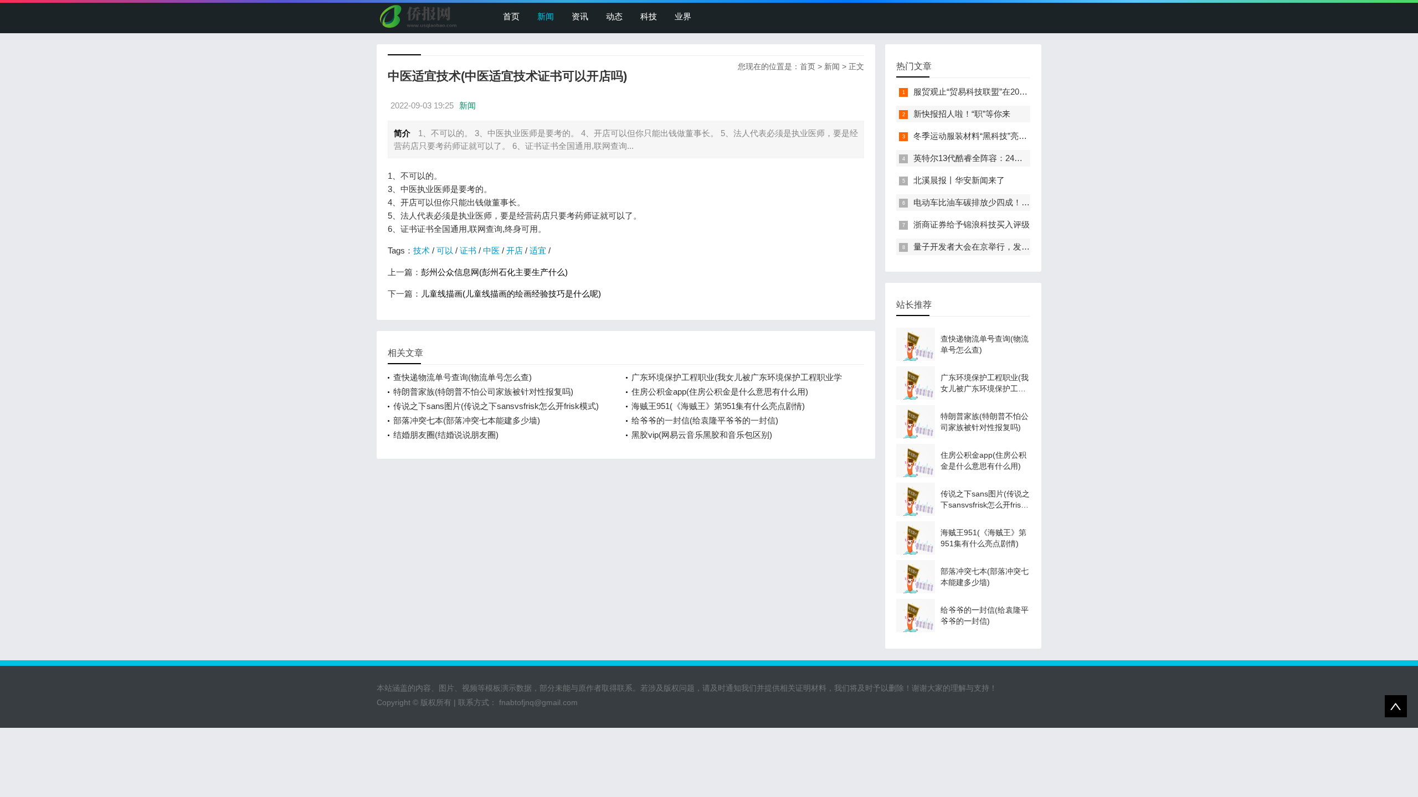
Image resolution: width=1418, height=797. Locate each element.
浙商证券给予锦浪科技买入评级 (971, 224)
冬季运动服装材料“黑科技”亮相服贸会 (982, 136)
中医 (491, 250)
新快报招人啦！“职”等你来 (961, 113)
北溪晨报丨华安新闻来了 (959, 180)
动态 (614, 16)
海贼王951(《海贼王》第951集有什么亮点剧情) (718, 406)
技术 (421, 250)
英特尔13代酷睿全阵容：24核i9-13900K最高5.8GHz (1008, 158)
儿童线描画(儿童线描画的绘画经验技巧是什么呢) (511, 293)
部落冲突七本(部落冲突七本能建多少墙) (466, 420)
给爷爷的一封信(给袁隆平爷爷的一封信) (704, 420)
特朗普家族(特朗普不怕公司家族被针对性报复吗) (483, 391)
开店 (514, 250)
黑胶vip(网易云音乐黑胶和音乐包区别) (701, 434)
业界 (683, 16)
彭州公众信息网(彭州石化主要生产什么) (494, 272)
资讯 (580, 16)
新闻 (545, 16)
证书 (468, 250)
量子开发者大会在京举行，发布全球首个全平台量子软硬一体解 (1029, 246)
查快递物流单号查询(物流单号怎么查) (462, 377)
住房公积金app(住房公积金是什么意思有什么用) (719, 391)
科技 (648, 16)
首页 (511, 16)
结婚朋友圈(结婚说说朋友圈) (446, 434)
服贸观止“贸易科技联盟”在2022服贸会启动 (991, 91)
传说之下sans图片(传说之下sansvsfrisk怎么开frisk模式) (496, 406)
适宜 (538, 250)
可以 (444, 250)
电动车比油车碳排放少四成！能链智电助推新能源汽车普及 (1021, 202)
